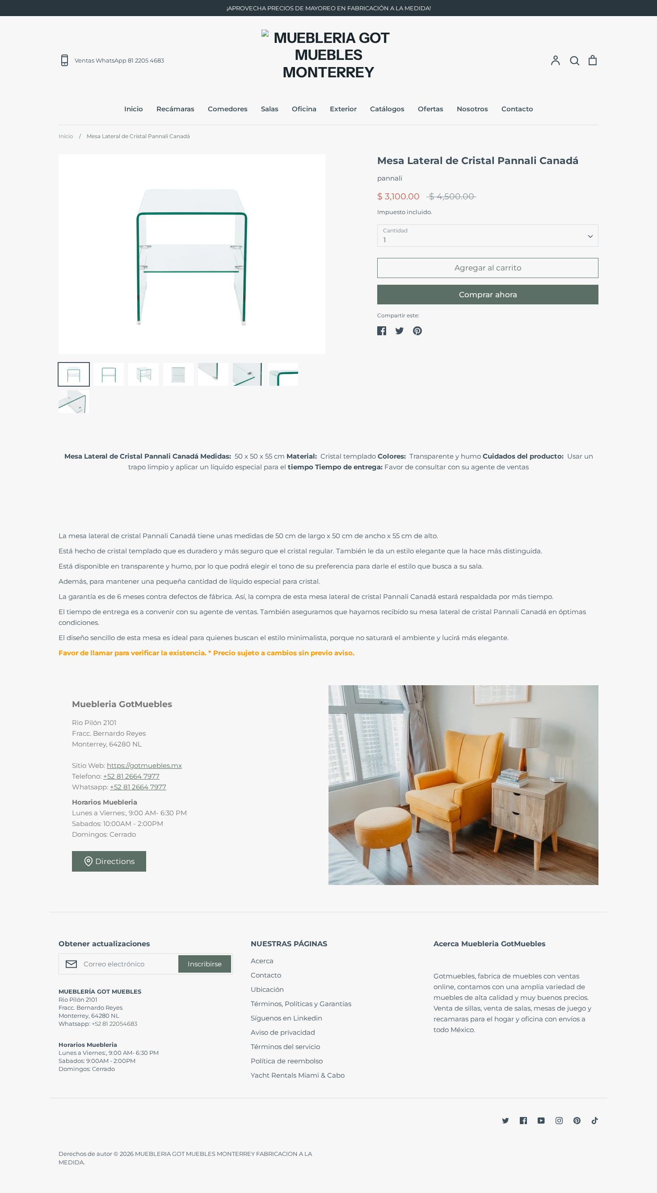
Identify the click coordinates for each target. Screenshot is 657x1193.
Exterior (343, 109)
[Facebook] (523, 1121)
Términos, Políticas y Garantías (301, 1003)
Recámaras (175, 109)
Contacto (517, 109)
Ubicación (267, 989)
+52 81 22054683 (114, 1023)
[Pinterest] (577, 1121)
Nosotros (472, 109)
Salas (269, 109)
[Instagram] (559, 1121)
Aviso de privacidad (283, 1032)
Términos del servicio (285, 1046)
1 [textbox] (384, 240)
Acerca (262, 961)
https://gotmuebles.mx (144, 765)
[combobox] (487, 235)
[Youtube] (541, 1121)
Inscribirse (205, 964)
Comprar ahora (488, 294)
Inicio (133, 109)
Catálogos (387, 109)
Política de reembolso (287, 1061)
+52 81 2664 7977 (131, 776)
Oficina (304, 109)
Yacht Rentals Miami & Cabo (298, 1075)
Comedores (228, 109)
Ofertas (430, 109)
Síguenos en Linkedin (286, 1018)
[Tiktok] (595, 1121)
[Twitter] (505, 1121)
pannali (389, 178)
